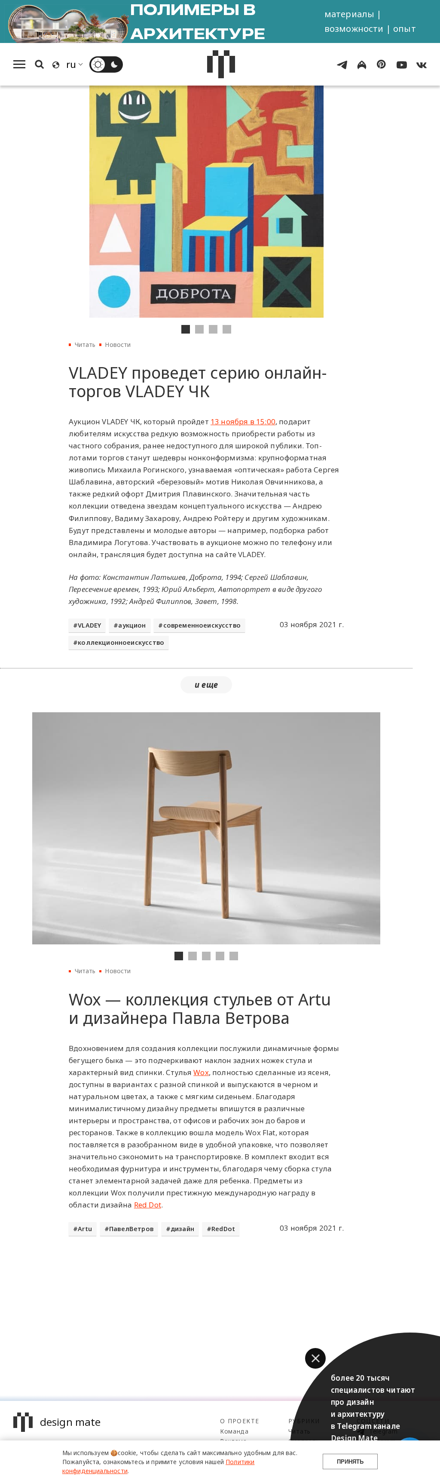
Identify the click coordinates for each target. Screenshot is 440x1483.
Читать (85, 344)
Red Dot (147, 1205)
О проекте (239, 1421)
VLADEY (89, 625)
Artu (85, 1229)
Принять (350, 1461)
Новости (118, 344)
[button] (315, 1358)
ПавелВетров (131, 1229)
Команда (234, 1431)
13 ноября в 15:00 (243, 421)
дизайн (182, 1229)
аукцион (132, 625)
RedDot (223, 1229)
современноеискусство (202, 625)
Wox (201, 1072)
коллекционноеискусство (121, 642)
